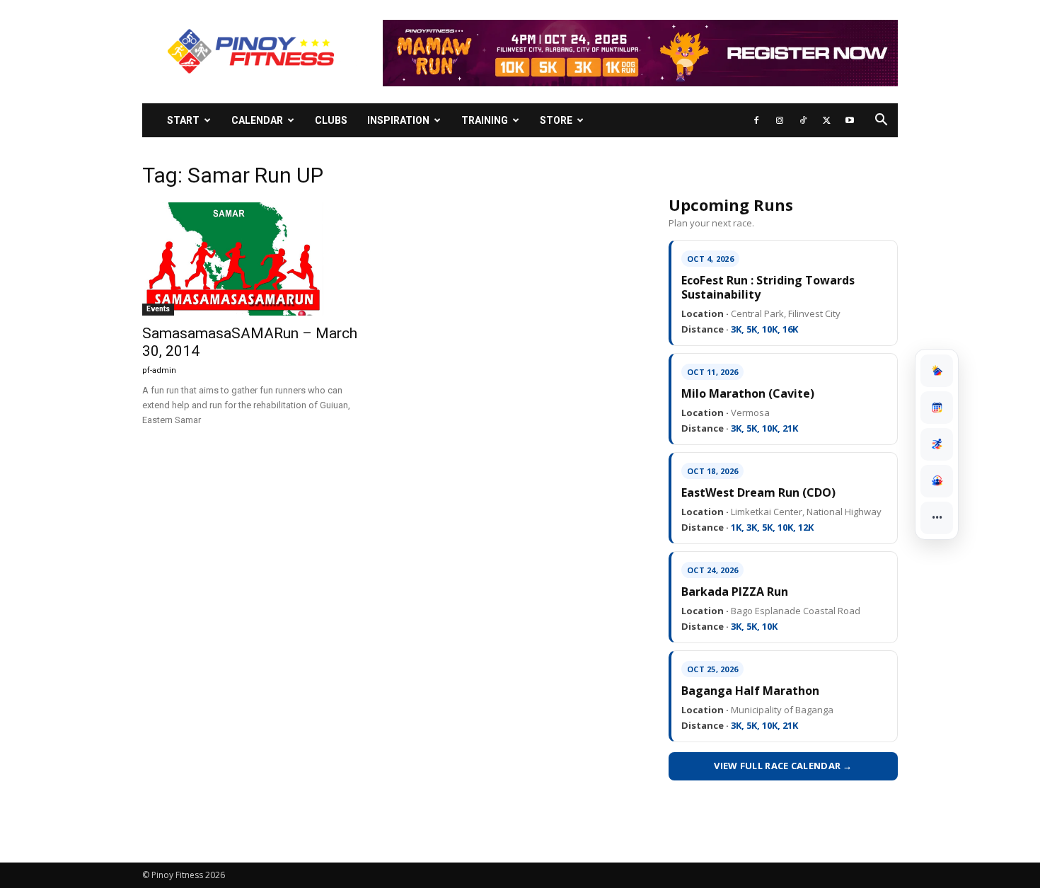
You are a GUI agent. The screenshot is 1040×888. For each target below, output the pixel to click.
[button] (881, 121)
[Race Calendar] (936, 407)
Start (183, 120)
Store (556, 120)
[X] (826, 120)
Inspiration (398, 120)
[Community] (936, 481)
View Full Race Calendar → (783, 765)
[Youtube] (849, 120)
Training (484, 120)
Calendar (257, 120)
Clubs (331, 120)
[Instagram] (779, 120)
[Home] (936, 370)
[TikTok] (803, 120)
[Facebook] (756, 120)
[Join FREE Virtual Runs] (936, 444)
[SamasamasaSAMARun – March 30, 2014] (256, 259)
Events (158, 309)
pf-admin (159, 370)
